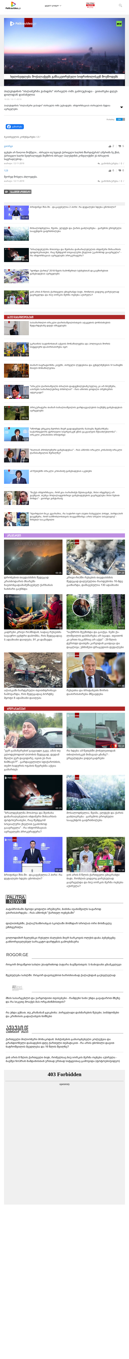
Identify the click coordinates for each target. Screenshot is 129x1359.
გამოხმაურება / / (112, 163)
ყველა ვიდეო (52, 5)
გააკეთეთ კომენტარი (20, 191)
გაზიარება (17, 127)
